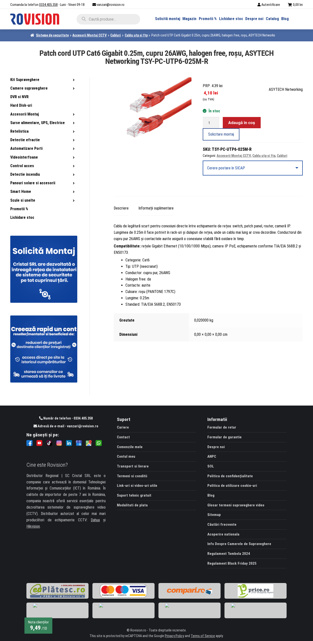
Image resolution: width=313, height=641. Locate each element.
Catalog (272, 18)
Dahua (95, 520)
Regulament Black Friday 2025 (232, 563)
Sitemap (214, 515)
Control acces (22, 165)
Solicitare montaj (221, 134)
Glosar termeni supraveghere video (235, 505)
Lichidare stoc (231, 18)
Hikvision (33, 526)
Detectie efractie (25, 140)
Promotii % (208, 18)
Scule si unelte (22, 200)
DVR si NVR (19, 96)
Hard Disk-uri (21, 105)
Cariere (123, 427)
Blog (285, 18)
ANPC (211, 456)
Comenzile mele (130, 447)
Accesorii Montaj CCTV (89, 35)
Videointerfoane (24, 157)
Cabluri (115, 35)
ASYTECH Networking (286, 89)
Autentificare (270, 5)
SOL (210, 466)
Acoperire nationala (223, 534)
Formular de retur (221, 427)
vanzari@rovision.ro (110, 5)
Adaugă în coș (241, 122)
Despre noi (254, 18)
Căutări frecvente (221, 524)
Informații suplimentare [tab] (156, 208)
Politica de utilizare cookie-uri (232, 485)
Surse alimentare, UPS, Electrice (37, 122)
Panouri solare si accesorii (32, 183)
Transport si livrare (133, 466)
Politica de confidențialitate (230, 476)
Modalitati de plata (132, 505)
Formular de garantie (224, 437)
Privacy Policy (174, 636)
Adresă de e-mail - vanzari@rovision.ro (67, 426)
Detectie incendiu (25, 174)
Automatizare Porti (26, 148)
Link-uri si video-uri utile (137, 485)
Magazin (189, 18)
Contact (123, 437)
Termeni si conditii (132, 476)
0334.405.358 (48, 5)
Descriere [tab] (121, 208)
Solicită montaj (167, 18)
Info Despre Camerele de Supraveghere (239, 544)
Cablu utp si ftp (136, 35)
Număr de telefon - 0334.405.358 (68, 418)
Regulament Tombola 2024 (228, 553)
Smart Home (20, 191)
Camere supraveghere (29, 88)
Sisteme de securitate (52, 35)
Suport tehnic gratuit (134, 495)
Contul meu (126, 456)
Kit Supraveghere (24, 79)
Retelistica (19, 131)
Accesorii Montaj (24, 114)
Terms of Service (203, 636)
